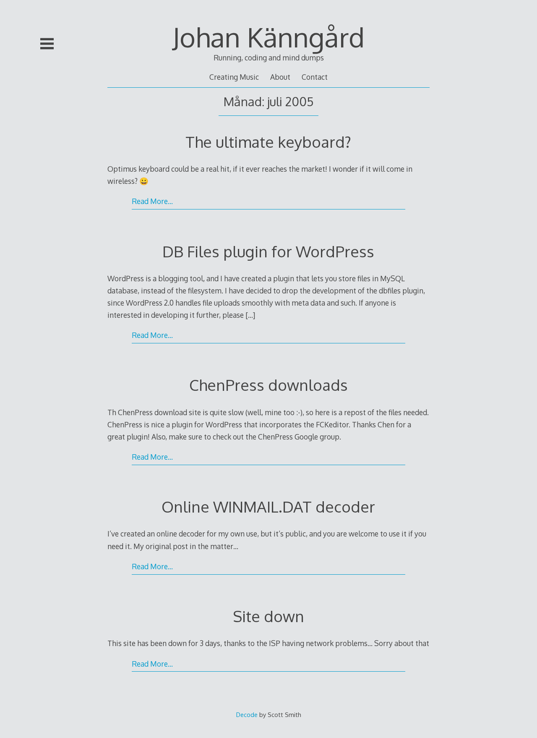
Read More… (152, 201)
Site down (268, 616)
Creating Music (234, 76)
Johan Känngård (268, 37)
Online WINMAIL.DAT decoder (268, 506)
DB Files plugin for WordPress (268, 251)
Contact (315, 76)
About (280, 76)
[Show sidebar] (47, 43)
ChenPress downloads (268, 385)
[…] (250, 314)
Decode (247, 714)
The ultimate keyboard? (268, 142)
